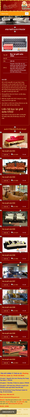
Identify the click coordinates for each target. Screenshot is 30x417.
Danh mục (4, 14)
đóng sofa (13, 401)
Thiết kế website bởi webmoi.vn (16, 416)
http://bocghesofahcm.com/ (13, 400)
